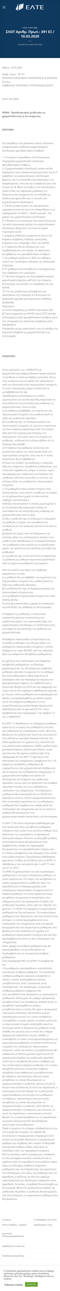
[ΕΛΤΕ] (30, 7)
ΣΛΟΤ (25, 28)
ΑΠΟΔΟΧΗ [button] (31, 1284)
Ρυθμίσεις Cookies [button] (13, 1284)
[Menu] (4, 7)
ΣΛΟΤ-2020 (32, 28)
